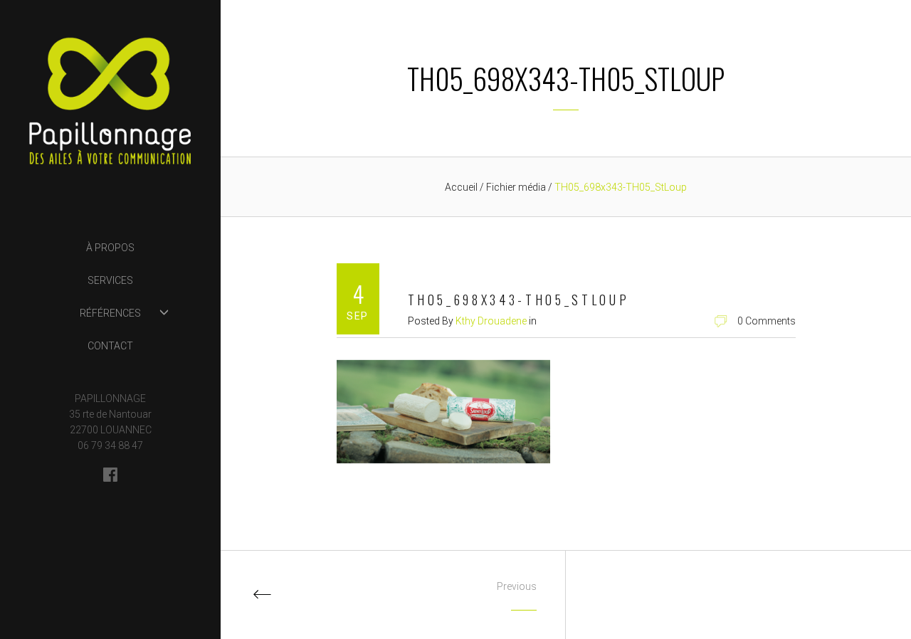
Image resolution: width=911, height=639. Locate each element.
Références (110, 313)
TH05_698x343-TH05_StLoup (519, 299)
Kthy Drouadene (491, 321)
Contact (110, 346)
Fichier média (517, 187)
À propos (110, 247)
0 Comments (766, 321)
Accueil (461, 187)
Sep (357, 316)
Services (110, 280)
